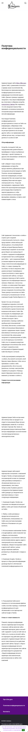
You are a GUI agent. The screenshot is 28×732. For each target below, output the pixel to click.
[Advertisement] (14, 29)
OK (23, 730)
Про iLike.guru (8, 699)
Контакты (6, 711)
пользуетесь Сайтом (8, 104)
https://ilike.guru (21, 83)
